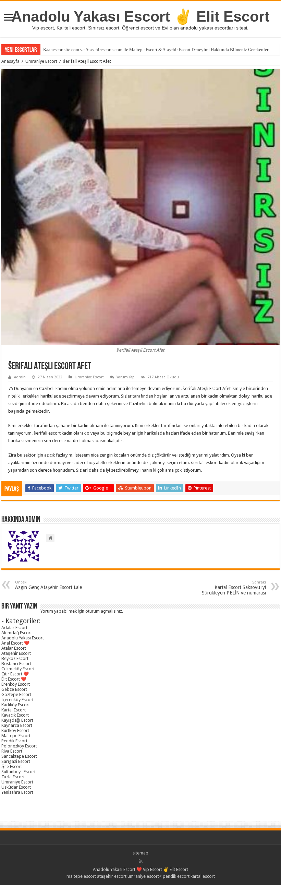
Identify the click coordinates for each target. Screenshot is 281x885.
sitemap (140, 853)
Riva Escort (11, 751)
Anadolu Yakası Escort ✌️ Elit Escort (140, 16)
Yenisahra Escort (17, 792)
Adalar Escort (14, 627)
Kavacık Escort (15, 715)
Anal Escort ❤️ (15, 643)
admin (20, 377)
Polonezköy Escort (19, 745)
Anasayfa (10, 61)
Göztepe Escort (16, 694)
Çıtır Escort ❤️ (15, 673)
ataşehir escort (111, 876)
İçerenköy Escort (17, 699)
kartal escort (203, 876)
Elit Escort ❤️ (13, 679)
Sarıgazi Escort (15, 761)
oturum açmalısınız (103, 611)
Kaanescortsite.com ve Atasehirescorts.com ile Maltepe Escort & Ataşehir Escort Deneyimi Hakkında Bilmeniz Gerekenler (155, 49)
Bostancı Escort (16, 663)
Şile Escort (11, 766)
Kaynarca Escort (16, 725)
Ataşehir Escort (16, 653)
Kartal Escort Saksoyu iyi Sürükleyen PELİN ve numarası (234, 587)
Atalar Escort (13, 648)
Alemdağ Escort (16, 632)
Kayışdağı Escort (17, 720)
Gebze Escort (14, 689)
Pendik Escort (14, 740)
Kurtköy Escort (15, 730)
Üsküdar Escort (16, 787)
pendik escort (176, 876)
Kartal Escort (13, 709)
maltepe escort (81, 876)
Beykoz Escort (14, 658)
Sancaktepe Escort (19, 756)
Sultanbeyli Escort (18, 771)
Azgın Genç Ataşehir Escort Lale (48, 585)
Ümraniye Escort (41, 61)
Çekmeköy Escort (18, 668)
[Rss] (140, 861)
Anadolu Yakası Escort (22, 637)
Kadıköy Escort (15, 704)
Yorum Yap (126, 377)
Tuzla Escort (13, 776)
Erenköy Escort (15, 684)
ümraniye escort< (145, 876)
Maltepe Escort (15, 735)
